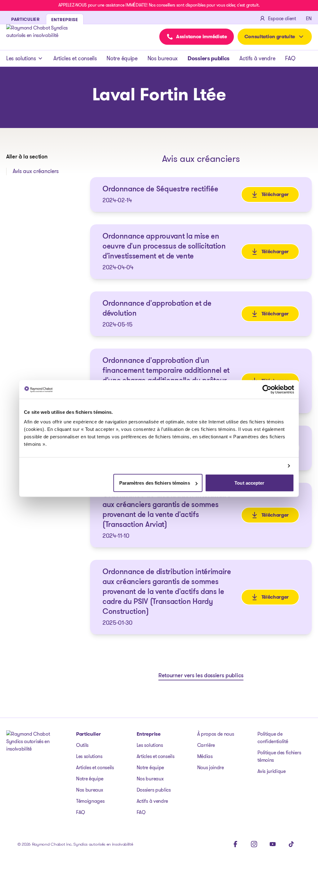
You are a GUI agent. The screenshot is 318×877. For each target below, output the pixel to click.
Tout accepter (249, 483)
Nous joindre (210, 767)
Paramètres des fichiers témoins (154, 483)
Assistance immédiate (201, 36)
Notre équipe (122, 58)
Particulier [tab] (25, 19)
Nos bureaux (163, 58)
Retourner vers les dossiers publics (200, 676)
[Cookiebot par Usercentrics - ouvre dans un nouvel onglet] (267, 389)
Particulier (88, 734)
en (309, 18)
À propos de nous (215, 734)
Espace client (282, 18)
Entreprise (149, 734)
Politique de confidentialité (272, 737)
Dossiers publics (208, 58)
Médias (205, 756)
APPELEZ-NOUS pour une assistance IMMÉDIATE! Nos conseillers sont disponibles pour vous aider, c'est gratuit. (159, 5)
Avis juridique (271, 771)
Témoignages (90, 801)
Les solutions (21, 58)
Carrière (206, 745)
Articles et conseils (75, 58)
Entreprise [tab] (64, 19)
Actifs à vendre (257, 58)
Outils (82, 745)
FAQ (290, 58)
